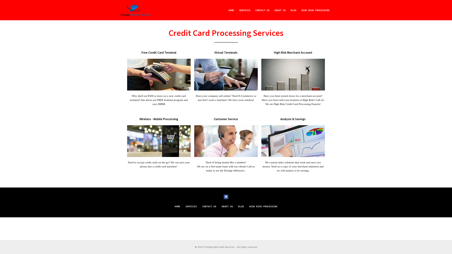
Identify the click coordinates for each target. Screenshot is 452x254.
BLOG (293, 10)
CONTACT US (262, 10)
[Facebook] (226, 197)
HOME (231, 10)
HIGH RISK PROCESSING (315, 10)
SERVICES (244, 10)
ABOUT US (280, 10)
